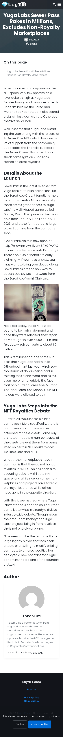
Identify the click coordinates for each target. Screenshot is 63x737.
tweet (43, 274)
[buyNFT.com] (14, 4)
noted (25, 560)
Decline (20, 724)
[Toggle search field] (54, 4)
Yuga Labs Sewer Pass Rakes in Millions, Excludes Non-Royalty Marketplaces (28, 73)
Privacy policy (31, 697)
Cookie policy (31, 701)
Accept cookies (39, 724)
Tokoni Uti (34, 39)
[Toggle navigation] (59, 4)
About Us (31, 689)
